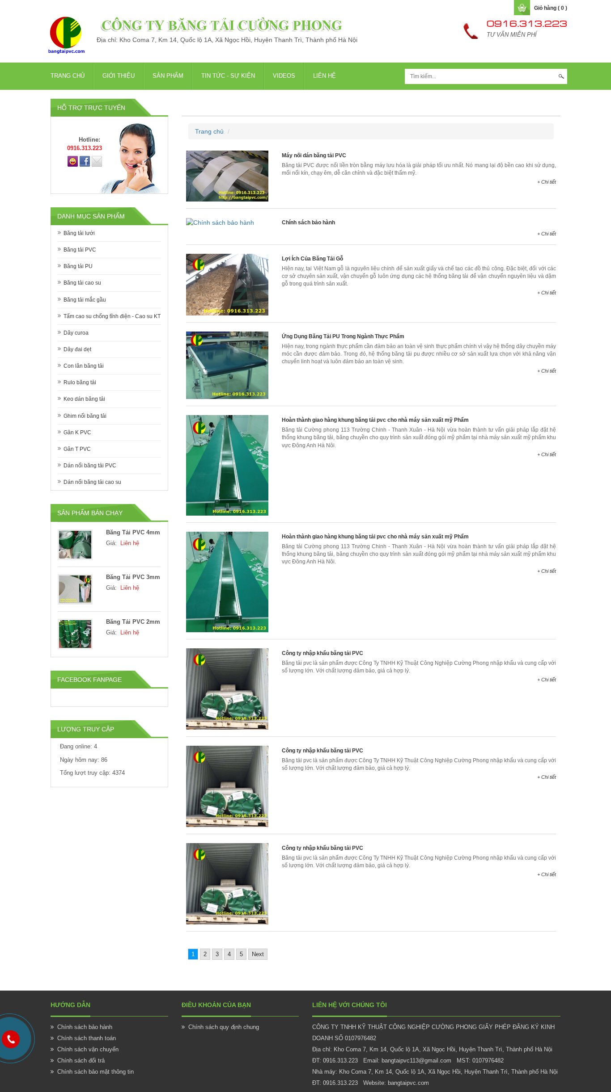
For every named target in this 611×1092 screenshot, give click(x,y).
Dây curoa (76, 333)
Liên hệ (324, 75)
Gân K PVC (77, 432)
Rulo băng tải (80, 382)
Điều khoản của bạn (216, 1004)
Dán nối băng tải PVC (90, 465)
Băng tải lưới (79, 233)
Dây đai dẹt (77, 349)
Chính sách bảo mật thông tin (95, 1071)
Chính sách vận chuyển (88, 1049)
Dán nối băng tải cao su (92, 482)
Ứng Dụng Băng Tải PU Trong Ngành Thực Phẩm (343, 336)
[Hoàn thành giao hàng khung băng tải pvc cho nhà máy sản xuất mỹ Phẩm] (227, 464)
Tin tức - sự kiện (228, 75)
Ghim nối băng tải (85, 416)
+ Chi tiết (546, 182)
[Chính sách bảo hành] (220, 222)
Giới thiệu (118, 75)
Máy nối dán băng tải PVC (314, 155)
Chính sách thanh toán (86, 1038)
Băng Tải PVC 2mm (133, 621)
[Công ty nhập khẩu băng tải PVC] (227, 688)
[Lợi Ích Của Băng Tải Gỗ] (227, 284)
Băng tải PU (78, 266)
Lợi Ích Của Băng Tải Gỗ (312, 259)
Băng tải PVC (80, 250)
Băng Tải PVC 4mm (133, 532)
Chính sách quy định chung (223, 1027)
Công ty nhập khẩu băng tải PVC (322, 653)
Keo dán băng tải (84, 399)
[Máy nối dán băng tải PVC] (227, 175)
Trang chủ (68, 75)
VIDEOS (284, 75)
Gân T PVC (77, 449)
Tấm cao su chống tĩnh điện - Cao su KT (112, 316)
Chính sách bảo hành (308, 222)
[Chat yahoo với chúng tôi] (73, 160)
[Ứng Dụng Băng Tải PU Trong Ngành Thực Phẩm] (227, 364)
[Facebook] (85, 160)
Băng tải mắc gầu (85, 300)
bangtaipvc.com (408, 1082)
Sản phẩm (168, 75)
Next (258, 954)
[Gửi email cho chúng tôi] (97, 160)
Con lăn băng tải (84, 366)
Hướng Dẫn (70, 1004)
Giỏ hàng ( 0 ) (550, 8)
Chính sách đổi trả (81, 1060)
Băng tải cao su (82, 283)
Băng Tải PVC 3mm (133, 577)
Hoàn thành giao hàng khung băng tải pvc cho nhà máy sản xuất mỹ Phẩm (375, 420)
